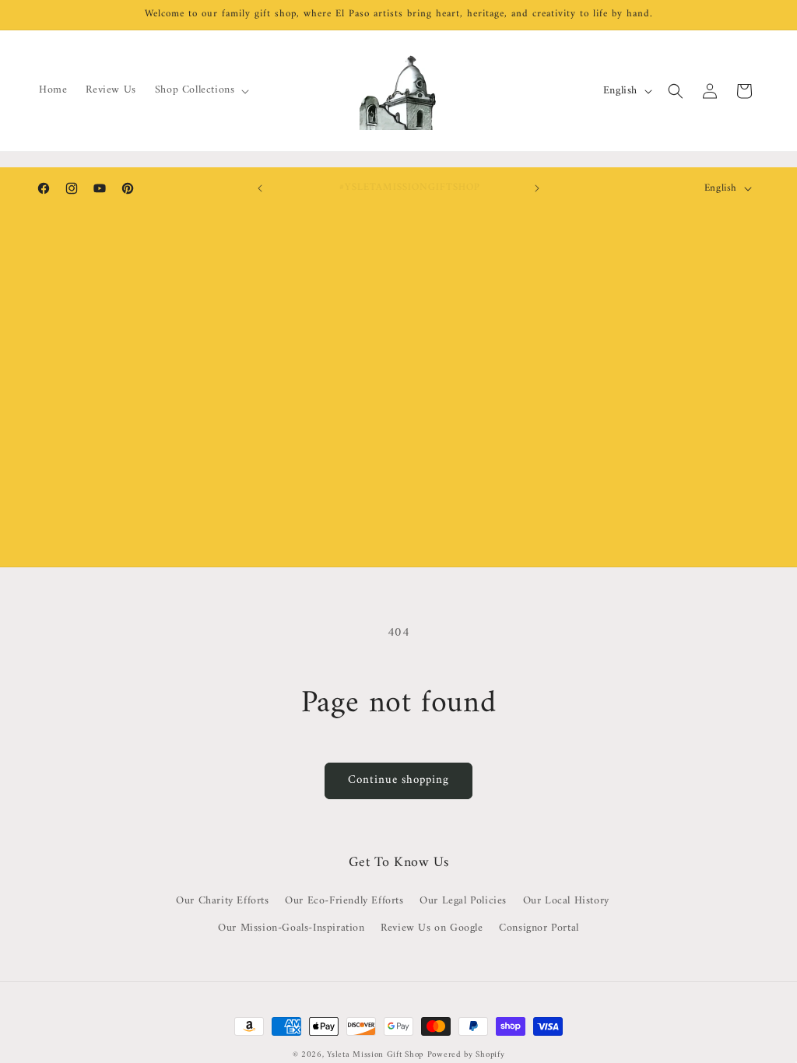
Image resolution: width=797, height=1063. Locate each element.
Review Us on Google (432, 928)
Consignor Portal (539, 928)
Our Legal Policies (463, 900)
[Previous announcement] (260, 188)
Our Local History (566, 900)
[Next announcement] (537, 188)
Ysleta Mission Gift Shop (375, 1054)
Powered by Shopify (466, 1054)
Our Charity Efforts (222, 900)
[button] (201, 90)
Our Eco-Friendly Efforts (344, 900)
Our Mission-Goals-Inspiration (291, 928)
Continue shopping (398, 780)
